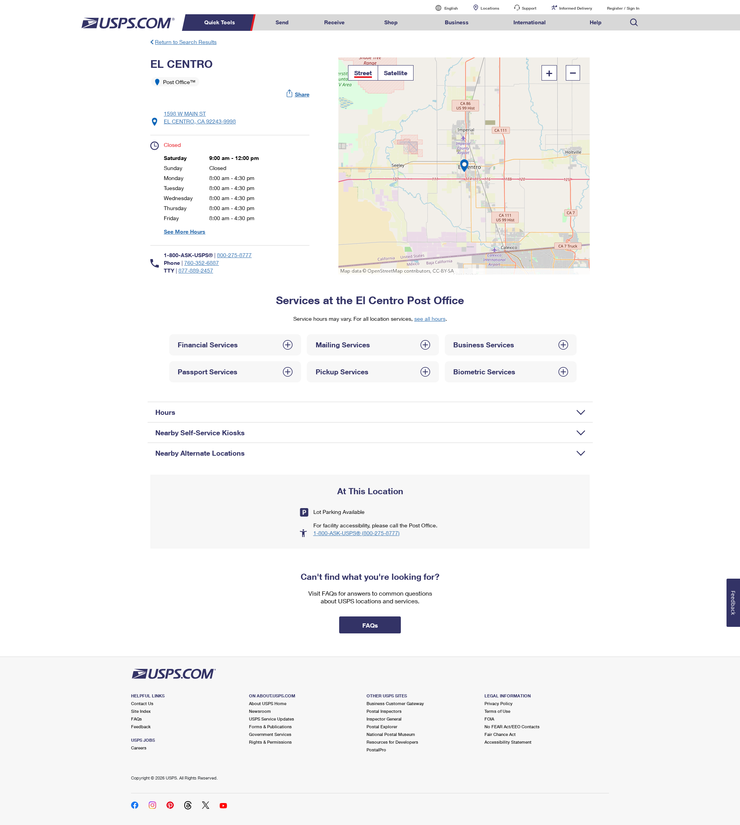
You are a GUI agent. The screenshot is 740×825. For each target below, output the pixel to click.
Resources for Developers (392, 741)
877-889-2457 (195, 270)
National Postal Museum (391, 734)
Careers (138, 747)
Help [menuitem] (596, 22)
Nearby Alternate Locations (200, 453)
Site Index (141, 711)
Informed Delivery (575, 8)
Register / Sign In (623, 8)
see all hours (430, 318)
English (443, 7)
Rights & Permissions (270, 741)
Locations (490, 8)
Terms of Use (497, 711)
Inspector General (384, 718)
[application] (464, 165)
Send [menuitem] (282, 22)
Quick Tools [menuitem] (219, 22)
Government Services (270, 734)
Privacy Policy (498, 703)
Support (529, 8)
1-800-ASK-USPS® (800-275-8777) (356, 533)
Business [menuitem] (457, 22)
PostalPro (376, 749)
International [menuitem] (529, 22)
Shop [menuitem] (391, 22)
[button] (298, 94)
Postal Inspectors (384, 711)
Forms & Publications (270, 726)
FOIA (489, 718)
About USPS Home (267, 703)
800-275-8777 (234, 255)
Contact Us (142, 703)
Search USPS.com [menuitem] (634, 22)
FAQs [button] (370, 625)
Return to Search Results (186, 42)
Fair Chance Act (500, 734)
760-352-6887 (201, 262)
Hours (165, 412)
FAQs (136, 718)
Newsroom (260, 711)
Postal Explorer (382, 726)
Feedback (141, 726)
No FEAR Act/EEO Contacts (512, 726)
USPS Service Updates (271, 718)
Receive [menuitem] (334, 22)
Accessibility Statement (507, 741)
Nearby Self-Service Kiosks (200, 432)
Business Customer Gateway (395, 703)
